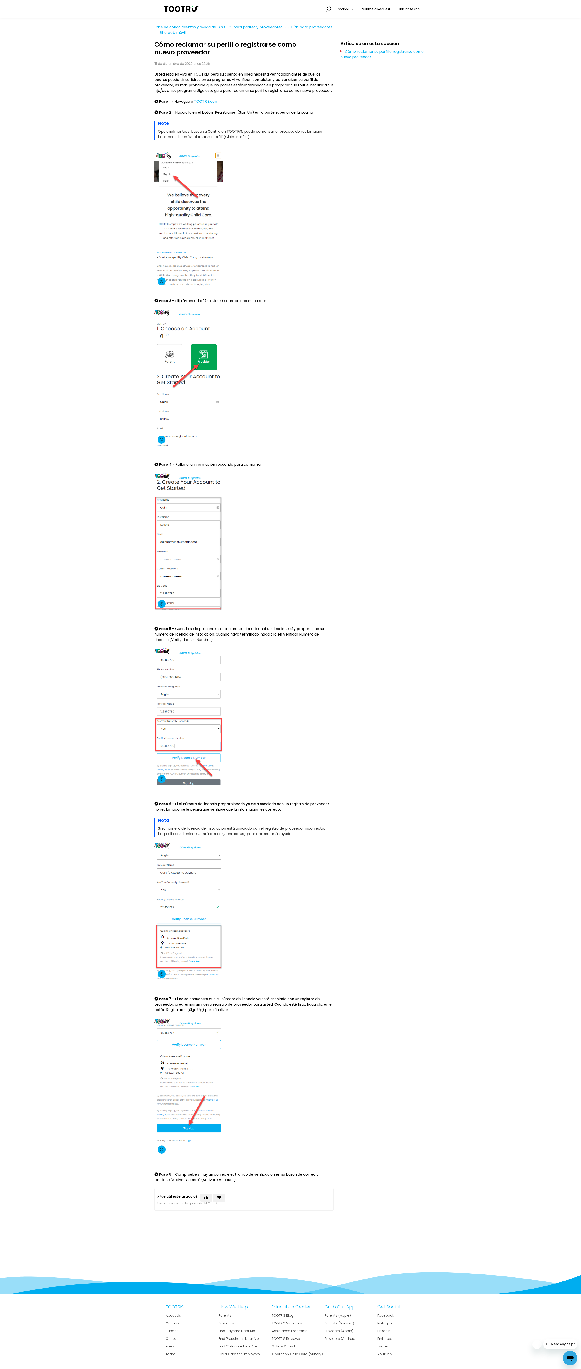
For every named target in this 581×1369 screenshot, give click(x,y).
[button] (328, 9)
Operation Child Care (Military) (297, 1354)
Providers (226, 1323)
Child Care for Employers (239, 1354)
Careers (172, 1323)
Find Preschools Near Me (239, 1338)
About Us (173, 1315)
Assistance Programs (289, 1330)
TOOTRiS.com (206, 101)
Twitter (383, 1346)
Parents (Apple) (338, 1315)
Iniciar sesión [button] (409, 9)
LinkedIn (383, 1330)
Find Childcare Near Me (238, 1346)
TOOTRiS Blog (282, 1315)
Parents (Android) (339, 1323)
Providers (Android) (341, 1338)
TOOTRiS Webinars (287, 1323)
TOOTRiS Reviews (286, 1338)
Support (172, 1330)
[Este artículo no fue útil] (219, 1198)
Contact (173, 1338)
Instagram (386, 1323)
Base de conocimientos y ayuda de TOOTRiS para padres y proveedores (218, 27)
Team (170, 1354)
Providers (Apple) (339, 1330)
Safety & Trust (283, 1346)
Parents (225, 1315)
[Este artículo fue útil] (206, 1198)
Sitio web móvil (172, 32)
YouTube (384, 1354)
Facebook (385, 1315)
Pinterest (384, 1338)
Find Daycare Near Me (237, 1330)
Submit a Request (376, 9)
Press (170, 1346)
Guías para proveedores (310, 27)
